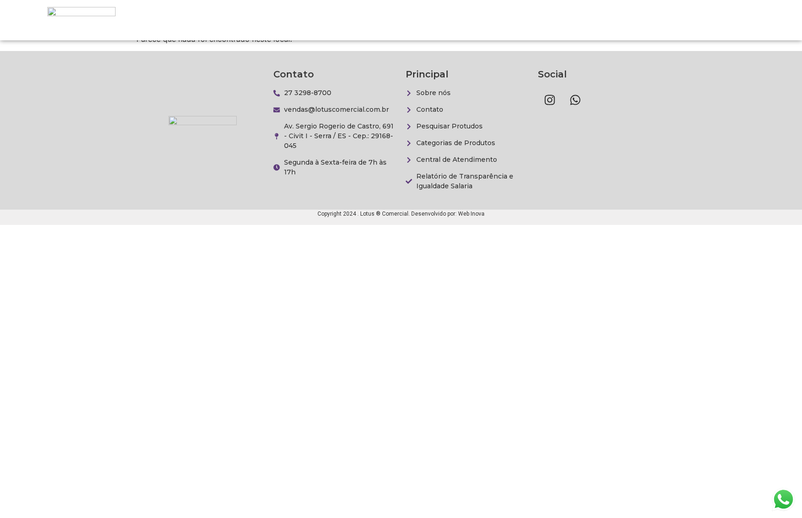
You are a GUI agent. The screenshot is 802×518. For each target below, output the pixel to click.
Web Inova (471, 214)
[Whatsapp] (575, 99)
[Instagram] (549, 99)
